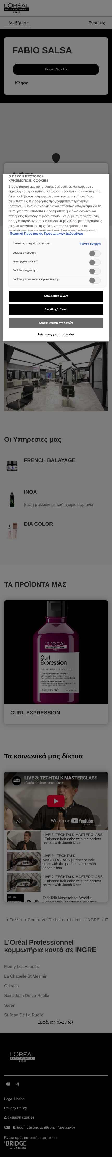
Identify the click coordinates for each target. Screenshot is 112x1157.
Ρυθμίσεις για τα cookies (56, 334)
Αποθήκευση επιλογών (56, 322)
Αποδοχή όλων (56, 309)
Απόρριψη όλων (56, 295)
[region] (56, 258)
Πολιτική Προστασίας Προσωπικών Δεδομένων (47, 233)
